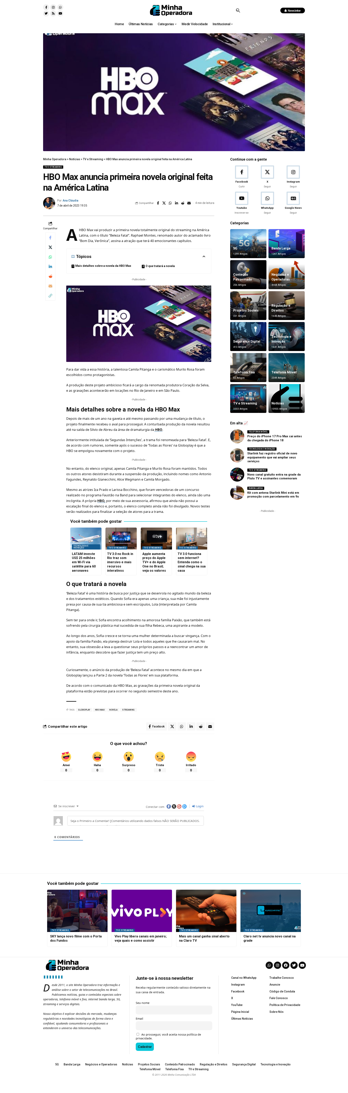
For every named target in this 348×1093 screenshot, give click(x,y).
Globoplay (84, 710)
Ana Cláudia (70, 200)
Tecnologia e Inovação (80, 547)
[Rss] (53, 13)
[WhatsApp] (267, 203)
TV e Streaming (53, 167)
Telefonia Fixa (244, 372)
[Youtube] (60, 13)
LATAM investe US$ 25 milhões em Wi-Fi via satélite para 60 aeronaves (84, 562)
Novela (113, 710)
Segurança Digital (246, 341)
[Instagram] (53, 7)
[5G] (248, 243)
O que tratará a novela (160, 266)
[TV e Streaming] (248, 398)
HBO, (101, 501)
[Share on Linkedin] (176, 203)
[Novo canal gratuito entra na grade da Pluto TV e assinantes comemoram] (237, 475)
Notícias (277, 403)
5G (235, 248)
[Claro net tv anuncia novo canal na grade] (270, 911)
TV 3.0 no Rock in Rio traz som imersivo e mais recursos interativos (120, 562)
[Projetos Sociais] (248, 305)
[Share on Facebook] (158, 203)
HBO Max (100, 710)
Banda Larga (280, 248)
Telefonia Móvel (283, 372)
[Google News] (293, 203)
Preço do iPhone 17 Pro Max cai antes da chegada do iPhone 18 (274, 438)
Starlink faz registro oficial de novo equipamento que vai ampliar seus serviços (272, 457)
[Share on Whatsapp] (170, 203)
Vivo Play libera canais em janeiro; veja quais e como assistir (141, 938)
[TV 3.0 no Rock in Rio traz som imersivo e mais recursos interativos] (121, 539)
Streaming (128, 710)
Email (139, 1018)
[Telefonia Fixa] (248, 367)
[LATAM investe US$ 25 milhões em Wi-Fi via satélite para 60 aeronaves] (86, 539)
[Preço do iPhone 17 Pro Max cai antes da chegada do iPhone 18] (237, 436)
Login (199, 806)
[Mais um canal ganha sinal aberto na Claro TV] (206, 911)
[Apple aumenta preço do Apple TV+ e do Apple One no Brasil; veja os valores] (156, 539)
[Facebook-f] (46, 7)
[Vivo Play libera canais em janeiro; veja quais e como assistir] (142, 911)
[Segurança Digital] (248, 336)
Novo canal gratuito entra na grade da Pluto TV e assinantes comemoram (274, 476)
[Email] (189, 203)
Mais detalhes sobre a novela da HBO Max (103, 265)
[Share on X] (164, 203)
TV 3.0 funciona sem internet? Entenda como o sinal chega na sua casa (192, 562)
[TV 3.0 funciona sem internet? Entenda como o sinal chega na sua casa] (191, 539)
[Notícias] (286, 398)
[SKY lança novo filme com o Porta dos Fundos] (77, 911)
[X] (267, 177)
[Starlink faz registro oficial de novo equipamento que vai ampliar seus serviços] (237, 455)
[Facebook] (241, 177)
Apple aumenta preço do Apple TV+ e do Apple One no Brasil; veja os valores (154, 562)
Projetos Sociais (246, 310)
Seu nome (142, 1003)
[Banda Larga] (286, 243)
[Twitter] (46, 13)
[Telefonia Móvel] (286, 367)
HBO (158, 429)
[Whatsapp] (60, 7)
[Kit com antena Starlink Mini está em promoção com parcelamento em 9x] (237, 493)
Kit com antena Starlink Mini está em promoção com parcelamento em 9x (273, 495)
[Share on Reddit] (183, 203)
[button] (238, 10)
